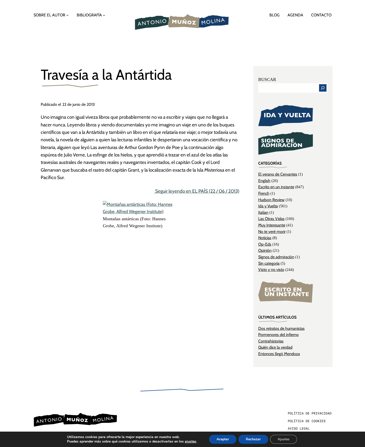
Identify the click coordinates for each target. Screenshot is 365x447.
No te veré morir (272, 231)
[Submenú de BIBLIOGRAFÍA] (104, 15)
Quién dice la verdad (275, 347)
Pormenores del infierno (278, 334)
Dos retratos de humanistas (281, 328)
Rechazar (253, 439)
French (263, 193)
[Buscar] (323, 88)
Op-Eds (264, 244)
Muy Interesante (271, 225)
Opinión (265, 250)
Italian (263, 212)
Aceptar (223, 439)
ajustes (190, 441)
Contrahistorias (271, 341)
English (264, 180)
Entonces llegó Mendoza (279, 353)
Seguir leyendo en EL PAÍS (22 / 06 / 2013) (196, 191)
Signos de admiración (276, 257)
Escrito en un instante (276, 187)
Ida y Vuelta (268, 206)
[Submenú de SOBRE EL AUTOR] (67, 15)
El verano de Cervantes (277, 174)
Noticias (264, 237)
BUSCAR (267, 79)
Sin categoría (269, 263)
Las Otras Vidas (271, 218)
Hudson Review (271, 199)
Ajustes (284, 439)
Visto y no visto (271, 269)
